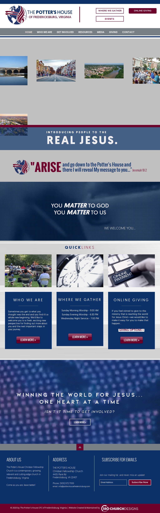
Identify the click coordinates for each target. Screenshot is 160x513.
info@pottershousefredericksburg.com (74, 487)
